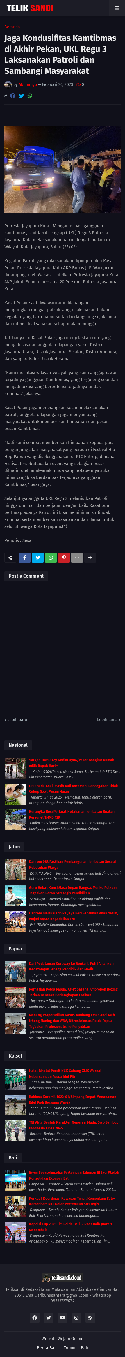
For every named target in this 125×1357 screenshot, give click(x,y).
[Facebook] (12, 95)
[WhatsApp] (30, 95)
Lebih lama (107, 719)
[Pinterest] (64, 558)
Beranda (12, 27)
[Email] (77, 558)
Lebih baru (17, 719)
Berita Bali (47, 1347)
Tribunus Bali (76, 1347)
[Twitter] (21, 95)
